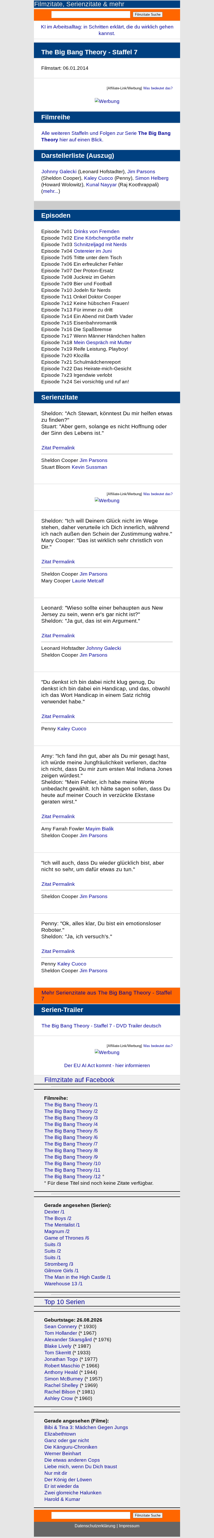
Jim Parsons (141, 171)
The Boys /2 (58, 1218)
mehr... (50, 191)
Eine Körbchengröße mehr (103, 238)
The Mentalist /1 (62, 1225)
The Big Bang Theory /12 (72, 1176)
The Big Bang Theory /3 (71, 1117)
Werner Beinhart (62, 1453)
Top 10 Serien (64, 1301)
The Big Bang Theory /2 (71, 1111)
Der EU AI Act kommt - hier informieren (107, 1065)
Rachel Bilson (59, 1392)
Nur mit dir (55, 1473)
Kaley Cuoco (98, 178)
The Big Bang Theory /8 (71, 1150)
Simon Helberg (152, 178)
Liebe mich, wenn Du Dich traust (80, 1466)
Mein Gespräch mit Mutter (103, 342)
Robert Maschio (62, 1365)
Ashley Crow (58, 1398)
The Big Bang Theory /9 (71, 1157)
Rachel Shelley (61, 1385)
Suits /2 (52, 1251)
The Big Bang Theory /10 (72, 1163)
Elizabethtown (60, 1434)
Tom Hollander (60, 1333)
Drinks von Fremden (97, 231)
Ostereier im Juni (93, 251)
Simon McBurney (63, 1378)
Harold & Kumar (62, 1499)
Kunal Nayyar (101, 184)
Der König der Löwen (68, 1479)
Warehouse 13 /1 (63, 1283)
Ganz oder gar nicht (66, 1440)
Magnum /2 (57, 1231)
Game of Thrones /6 (66, 1238)
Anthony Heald (61, 1372)
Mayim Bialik (100, 828)
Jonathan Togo (61, 1359)
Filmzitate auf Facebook (79, 1079)
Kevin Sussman (89, 467)
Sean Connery (60, 1326)
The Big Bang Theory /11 (72, 1170)
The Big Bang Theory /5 (71, 1131)
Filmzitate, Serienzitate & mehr (79, 4)
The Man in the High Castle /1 (77, 1277)
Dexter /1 (54, 1212)
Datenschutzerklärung (95, 1526)
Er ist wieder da (61, 1486)
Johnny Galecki (58, 171)
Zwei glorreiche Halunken (73, 1492)
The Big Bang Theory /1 (71, 1104)
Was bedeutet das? (158, 88)
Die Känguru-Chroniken (70, 1447)
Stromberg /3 (58, 1264)
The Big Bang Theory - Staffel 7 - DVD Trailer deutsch (101, 1025)
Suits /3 (52, 1244)
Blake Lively (58, 1346)
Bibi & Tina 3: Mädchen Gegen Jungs (86, 1427)
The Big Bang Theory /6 (71, 1137)
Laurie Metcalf (88, 580)
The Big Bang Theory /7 (71, 1144)
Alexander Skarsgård (68, 1339)
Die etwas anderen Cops (72, 1460)
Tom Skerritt (57, 1352)
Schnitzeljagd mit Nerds (100, 244)
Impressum (129, 1526)
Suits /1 (52, 1257)
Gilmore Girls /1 (61, 1270)
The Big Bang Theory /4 (71, 1124)
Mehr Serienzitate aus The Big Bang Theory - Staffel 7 (106, 996)
